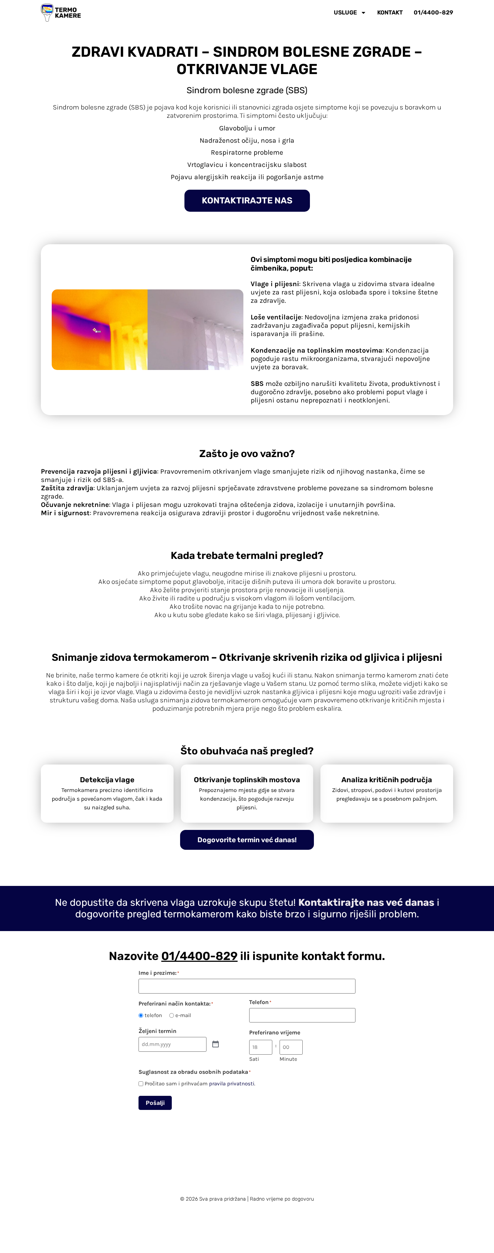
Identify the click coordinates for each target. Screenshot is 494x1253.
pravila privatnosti (231, 1083)
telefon (153, 1015)
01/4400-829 (433, 12)
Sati (254, 1059)
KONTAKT (390, 12)
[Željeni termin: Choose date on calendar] (215, 1044)
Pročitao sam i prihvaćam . (200, 1083)
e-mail (183, 1015)
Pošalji (155, 1102)
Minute (288, 1059)
